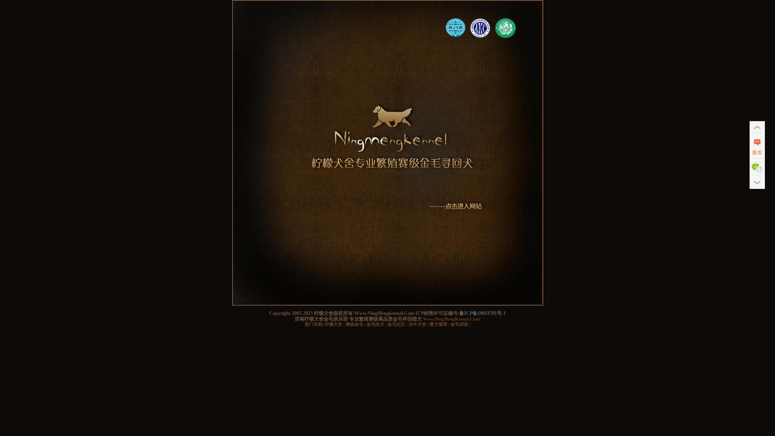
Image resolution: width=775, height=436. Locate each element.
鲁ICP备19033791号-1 (482, 313)
